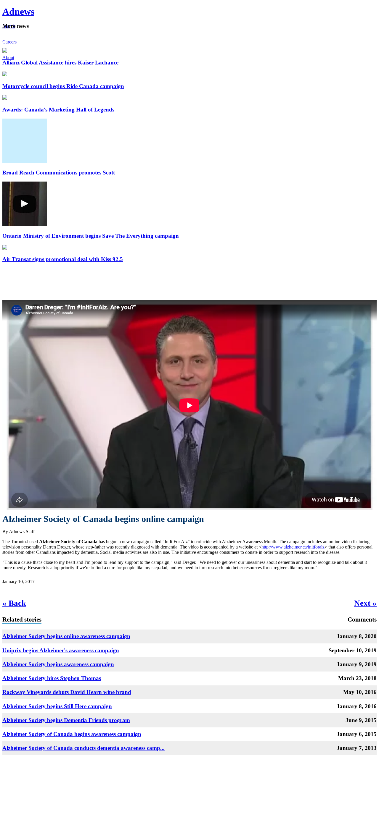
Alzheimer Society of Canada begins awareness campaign (71, 734)
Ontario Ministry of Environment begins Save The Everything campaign (90, 236)
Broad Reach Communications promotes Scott (58, 172)
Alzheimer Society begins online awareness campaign (66, 636)
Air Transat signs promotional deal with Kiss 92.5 (62, 259)
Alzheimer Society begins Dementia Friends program (66, 720)
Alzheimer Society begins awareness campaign (58, 664)
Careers (9, 41)
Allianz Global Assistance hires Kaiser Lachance (60, 62)
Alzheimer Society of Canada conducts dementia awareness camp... (83, 748)
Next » (365, 603)
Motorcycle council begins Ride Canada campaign (63, 86)
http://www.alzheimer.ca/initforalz (293, 546)
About (8, 57)
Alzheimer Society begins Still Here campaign (57, 706)
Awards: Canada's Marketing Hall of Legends (58, 109)
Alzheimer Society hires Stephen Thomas (51, 678)
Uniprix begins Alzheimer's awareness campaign (60, 650)
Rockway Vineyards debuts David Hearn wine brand (66, 692)
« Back (14, 603)
